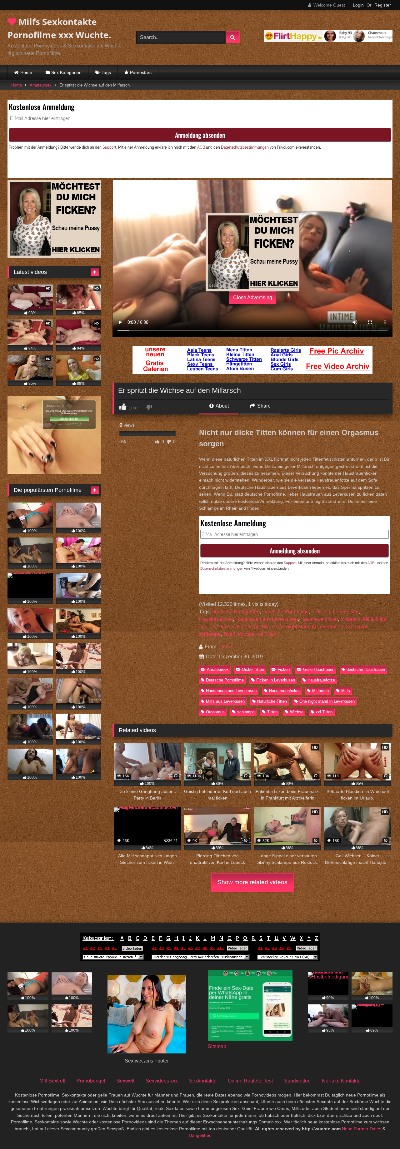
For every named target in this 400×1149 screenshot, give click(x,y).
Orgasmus (357, 626)
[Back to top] (381, 1130)
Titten (229, 634)
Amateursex (41, 85)
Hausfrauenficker (319, 619)
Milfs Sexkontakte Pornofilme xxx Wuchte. (59, 28)
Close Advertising (252, 297)
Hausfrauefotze (216, 619)
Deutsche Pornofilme (285, 611)
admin (225, 646)
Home (26, 72)
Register (382, 4)
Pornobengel (91, 1080)
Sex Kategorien (66, 72)
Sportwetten (297, 1080)
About (222, 406)
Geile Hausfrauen (318, 669)
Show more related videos (253, 882)
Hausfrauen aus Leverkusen (266, 619)
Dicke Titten (253, 669)
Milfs (368, 619)
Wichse (246, 634)
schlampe (210, 634)
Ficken (284, 669)
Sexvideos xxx (162, 1080)
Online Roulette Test (250, 1080)
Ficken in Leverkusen (335, 611)
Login (358, 4)
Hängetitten (200, 1135)
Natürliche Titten (255, 626)
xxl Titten (267, 634)
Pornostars (141, 72)
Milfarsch (350, 619)
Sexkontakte (203, 1080)
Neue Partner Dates (361, 1128)
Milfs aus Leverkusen (225, 701)
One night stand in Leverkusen (309, 626)
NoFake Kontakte (341, 1080)
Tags (106, 72)
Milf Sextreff (52, 1080)
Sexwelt (125, 1080)
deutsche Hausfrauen (236, 611)
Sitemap (217, 1046)
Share (263, 406)
